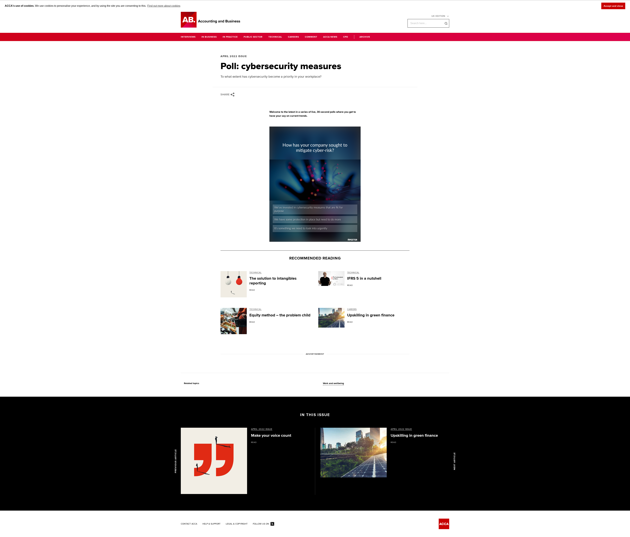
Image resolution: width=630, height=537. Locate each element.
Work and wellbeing (333, 383)
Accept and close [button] (613, 6)
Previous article (175, 461)
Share (225, 94)
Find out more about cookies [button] (163, 5)
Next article (454, 461)
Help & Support (211, 524)
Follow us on (261, 524)
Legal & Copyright (237, 524)
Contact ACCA (189, 524)
